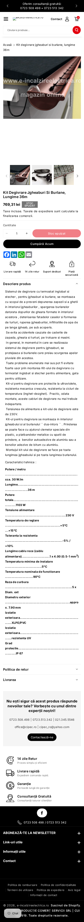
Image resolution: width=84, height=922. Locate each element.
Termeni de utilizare (20, 890)
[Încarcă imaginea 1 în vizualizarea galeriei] (20, 175)
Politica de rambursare (22, 885)
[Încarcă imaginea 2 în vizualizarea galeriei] (42, 175)
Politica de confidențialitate (58, 885)
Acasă (7, 44)
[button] (5, 19)
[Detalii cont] (67, 19)
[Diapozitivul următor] (76, 5)
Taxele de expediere (38, 211)
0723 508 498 (30, 8)
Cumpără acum (42, 244)
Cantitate (9, 225)
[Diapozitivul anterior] (7, 5)
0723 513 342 (54, 8)
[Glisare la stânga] (6, 176)
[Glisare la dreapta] (77, 176)
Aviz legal (74, 890)
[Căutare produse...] (77, 30)
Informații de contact (43, 895)
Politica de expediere (50, 890)
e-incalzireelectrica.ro (33, 905)
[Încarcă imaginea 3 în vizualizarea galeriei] (64, 175)
